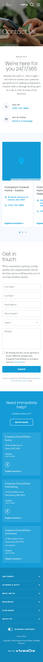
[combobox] (21, 322)
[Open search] (32, 4)
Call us (24, 4)
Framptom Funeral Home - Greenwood (18, 532)
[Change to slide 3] (25, 232)
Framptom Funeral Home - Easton (18, 438)
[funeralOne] (27, 650)
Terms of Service (23, 381)
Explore (13, 223)
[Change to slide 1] (19, 232)
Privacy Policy (21, 636)
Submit (21, 369)
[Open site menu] (38, 4)
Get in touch (21, 422)
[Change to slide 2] (22, 232)
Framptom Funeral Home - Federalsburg (18, 485)
